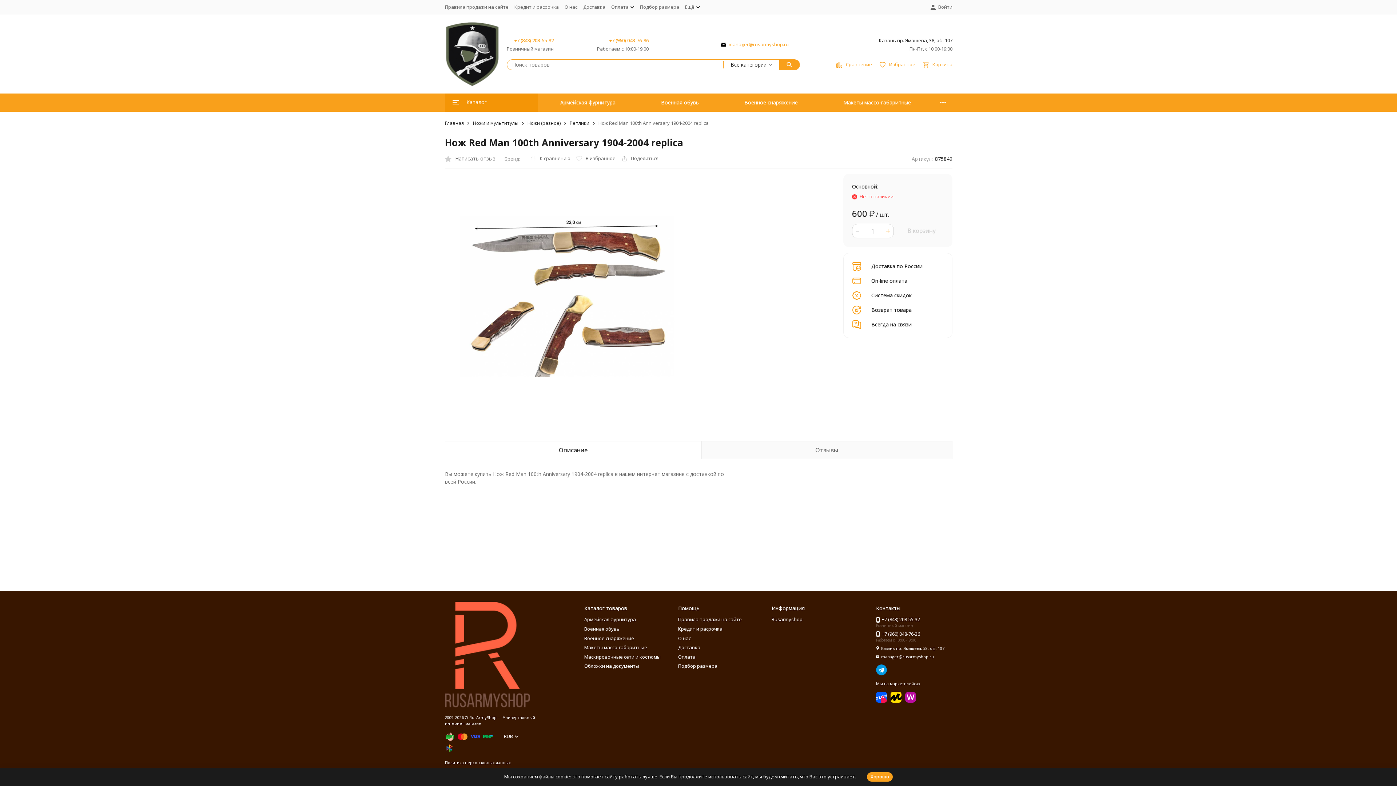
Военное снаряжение (771, 102)
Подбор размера (659, 7)
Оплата (687, 657)
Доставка (594, 7)
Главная (454, 123)
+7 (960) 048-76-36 (629, 40)
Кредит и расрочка (536, 7)
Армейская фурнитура (588, 102)
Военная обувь (680, 102)
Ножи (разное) (544, 123)
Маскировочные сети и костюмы (622, 657)
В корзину (921, 231)
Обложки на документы (611, 666)
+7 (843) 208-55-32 (534, 40)
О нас (571, 7)
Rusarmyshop (787, 619)
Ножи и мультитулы (495, 123)
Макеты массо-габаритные (877, 102)
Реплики (579, 123)
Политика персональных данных (478, 762)
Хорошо (880, 776)
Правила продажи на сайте (477, 7)
